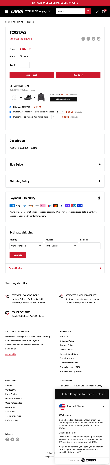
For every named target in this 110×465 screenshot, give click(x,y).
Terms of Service (13, 415)
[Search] (88, 11)
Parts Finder (11, 394)
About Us (64, 336)
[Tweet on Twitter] (93, 39)
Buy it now (78, 74)
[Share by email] (98, 39)
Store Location (67, 358)
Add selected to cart (63, 99)
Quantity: (14, 65)
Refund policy (11, 420)
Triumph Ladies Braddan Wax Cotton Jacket (31, 117)
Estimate (18, 254)
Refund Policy (15, 268)
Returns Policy (66, 345)
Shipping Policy (67, 341)
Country (13, 239)
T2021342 (21, 107)
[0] (103, 11)
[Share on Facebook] (83, 39)
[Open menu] (6, 11)
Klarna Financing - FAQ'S (71, 371)
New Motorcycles (13, 398)
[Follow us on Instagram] (17, 439)
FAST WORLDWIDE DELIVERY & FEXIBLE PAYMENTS (55, 3)
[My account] (97, 11)
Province (49, 239)
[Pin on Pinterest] (88, 39)
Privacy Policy (66, 349)
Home (7, 22)
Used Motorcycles (13, 402)
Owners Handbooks (69, 362)
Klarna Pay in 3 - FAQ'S (70, 367)
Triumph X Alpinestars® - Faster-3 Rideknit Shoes (33, 112)
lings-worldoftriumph (21, 39)
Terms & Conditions (69, 354)
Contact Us (10, 354)
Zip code (84, 239)
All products (18, 22)
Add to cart (31, 74)
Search (8, 385)
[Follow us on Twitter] (12, 439)
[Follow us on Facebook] (7, 439)
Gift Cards (10, 407)
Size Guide (10, 411)
